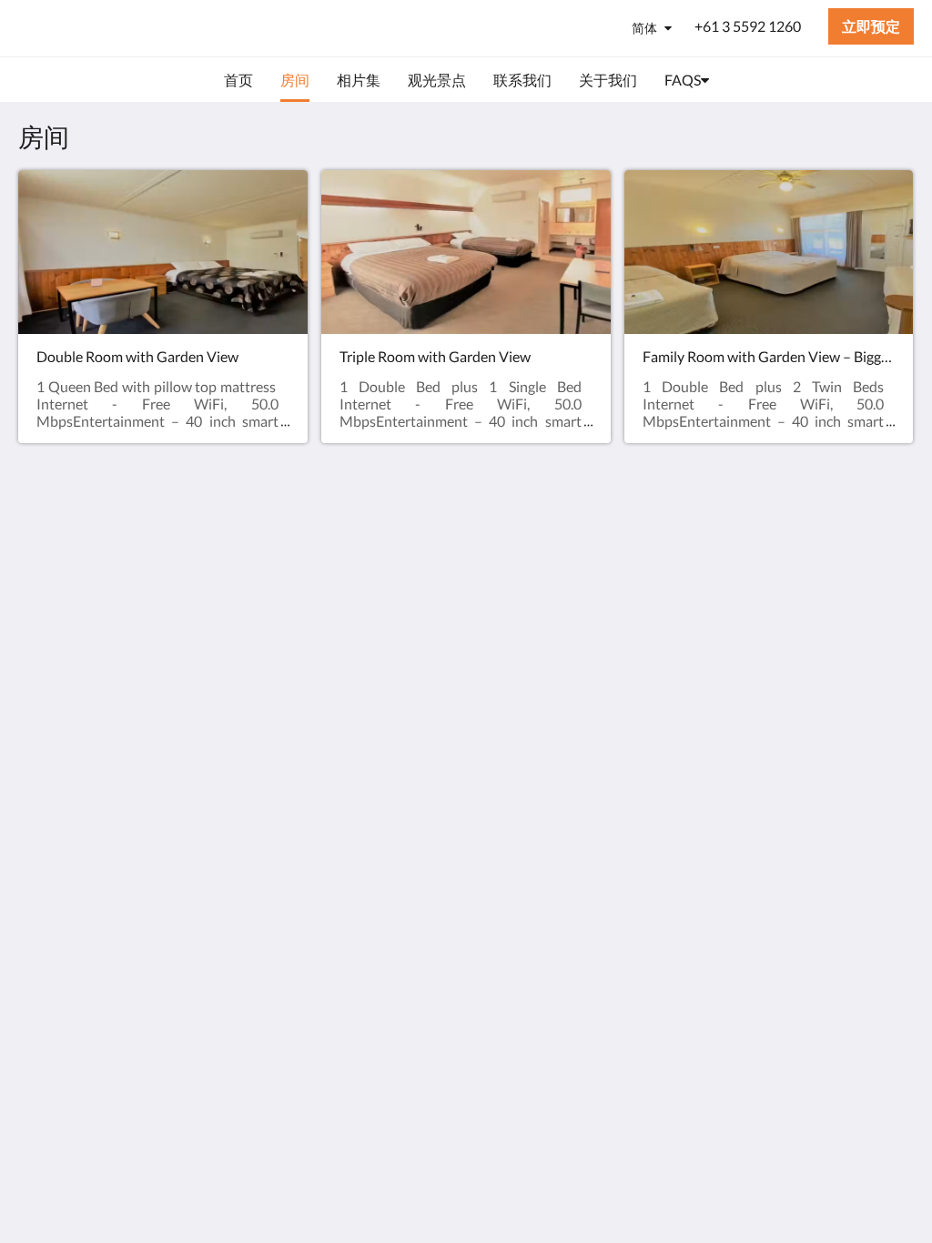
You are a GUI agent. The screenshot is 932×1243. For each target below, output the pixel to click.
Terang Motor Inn (125, 28)
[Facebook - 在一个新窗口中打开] (845, 569)
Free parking (362, 574)
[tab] (390, 529)
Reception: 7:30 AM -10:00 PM (385, 613)
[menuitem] (238, 80)
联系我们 (352, 590)
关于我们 (352, 559)
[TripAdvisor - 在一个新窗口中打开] (895, 569)
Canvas (890, 697)
